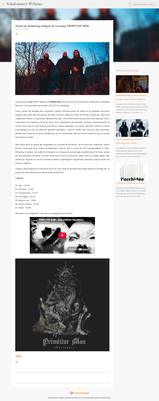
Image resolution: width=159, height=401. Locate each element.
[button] (16, 34)
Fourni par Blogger (81, 393)
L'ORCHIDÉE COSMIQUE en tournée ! (130, 183)
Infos (18, 356)
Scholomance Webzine (24, 4)
